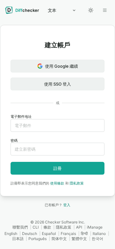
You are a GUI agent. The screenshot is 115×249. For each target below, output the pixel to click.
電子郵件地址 (21, 116)
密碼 (14, 140)
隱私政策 (77, 183)
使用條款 (57, 183)
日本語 (18, 238)
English (10, 233)
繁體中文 (79, 238)
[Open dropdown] (105, 10)
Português (37, 238)
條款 (47, 227)
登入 (66, 205)
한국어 (97, 238)
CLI (36, 227)
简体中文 (59, 238)
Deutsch (29, 233)
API (79, 227)
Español (49, 233)
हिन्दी (84, 233)
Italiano (99, 233)
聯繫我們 (20, 227)
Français (68, 233)
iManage (95, 227)
